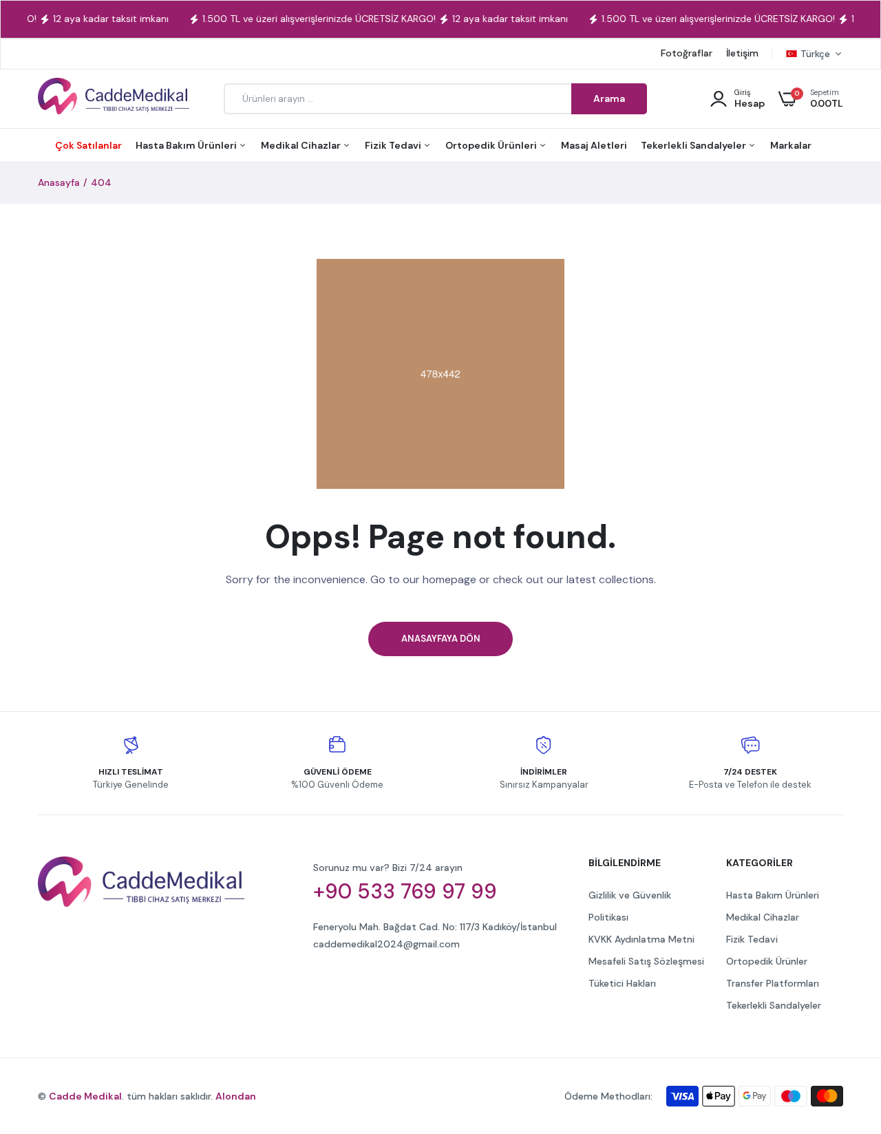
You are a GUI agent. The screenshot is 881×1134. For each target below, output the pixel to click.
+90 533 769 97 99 (405, 892)
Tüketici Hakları (622, 983)
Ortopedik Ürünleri (492, 145)
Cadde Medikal (85, 1096)
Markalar (790, 145)
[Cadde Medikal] (113, 99)
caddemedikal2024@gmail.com (386, 944)
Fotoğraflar (686, 53)
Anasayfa (59, 182)
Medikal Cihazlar (302, 145)
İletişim (742, 53)
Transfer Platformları (772, 983)
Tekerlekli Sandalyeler (694, 145)
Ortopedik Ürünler (766, 961)
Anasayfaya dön (440, 638)
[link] (843, 1034)
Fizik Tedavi (394, 145)
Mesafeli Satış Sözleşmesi (646, 961)
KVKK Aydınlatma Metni (641, 939)
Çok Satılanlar (88, 145)
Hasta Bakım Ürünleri (187, 145)
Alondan (235, 1096)
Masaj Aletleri (594, 145)
